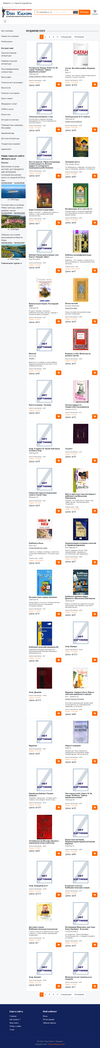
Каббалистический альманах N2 (43, 647)
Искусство (6, 114)
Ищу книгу (14, 1023)
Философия (6, 77)
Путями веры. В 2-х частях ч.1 (78, 209)
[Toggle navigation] (5, 21)
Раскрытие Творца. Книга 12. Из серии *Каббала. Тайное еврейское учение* (43, 70)
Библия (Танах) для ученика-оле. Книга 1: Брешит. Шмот (44, 256)
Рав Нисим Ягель (72, 164)
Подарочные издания (10, 144)
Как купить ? (15, 1019)
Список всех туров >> (11, 263)
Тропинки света (72, 162)
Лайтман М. (34, 74)
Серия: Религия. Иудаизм (74, 699)
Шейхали (69, 257)
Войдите (7, 3)
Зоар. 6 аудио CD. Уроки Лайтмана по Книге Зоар (44, 450)
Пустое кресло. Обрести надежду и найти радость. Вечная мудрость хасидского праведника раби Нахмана (44, 165)
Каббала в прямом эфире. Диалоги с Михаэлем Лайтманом (80, 597)
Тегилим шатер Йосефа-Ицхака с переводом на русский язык (44, 842)
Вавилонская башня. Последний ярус (43, 305)
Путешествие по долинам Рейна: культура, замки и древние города (13, 217)
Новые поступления (10, 36)
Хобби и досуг (7, 109)
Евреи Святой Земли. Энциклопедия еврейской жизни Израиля (80, 842)
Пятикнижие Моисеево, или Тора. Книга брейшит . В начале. (80, 928)
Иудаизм (33, 746)
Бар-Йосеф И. (34, 259)
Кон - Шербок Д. (72, 696)
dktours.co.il (8, 158)
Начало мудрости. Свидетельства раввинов (77, 406)
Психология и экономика (12, 82)
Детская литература (10, 138)
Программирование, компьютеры (10, 70)
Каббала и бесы (36, 543)
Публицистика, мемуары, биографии (12, 126)
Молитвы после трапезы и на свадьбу (78, 978)
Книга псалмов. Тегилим (40, 405)
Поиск (85, 12)
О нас (12, 1029)
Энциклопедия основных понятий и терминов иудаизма (80, 544)
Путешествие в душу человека (43, 597)
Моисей (32, 354)
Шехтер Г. (33, 545)
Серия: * (32, 358)
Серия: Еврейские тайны (38, 548)
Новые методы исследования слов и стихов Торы (43, 494)
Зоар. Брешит (35, 977)
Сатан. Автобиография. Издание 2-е (80, 69)
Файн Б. (68, 748)
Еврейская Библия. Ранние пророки (41, 794)
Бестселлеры (7, 31)
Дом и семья (6, 98)
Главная (13, 1016)
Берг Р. (68, 72)
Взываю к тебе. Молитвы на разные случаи (78, 355)
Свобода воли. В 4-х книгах (77, 117)
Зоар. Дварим (35, 692)
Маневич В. (33, 497)
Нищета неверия (73, 746)
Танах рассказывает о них (41, 117)
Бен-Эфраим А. (71, 547)
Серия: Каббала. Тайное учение (40, 76)
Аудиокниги (6, 149)
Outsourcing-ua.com (56, 1044)
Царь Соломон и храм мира (41, 210)
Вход (45, 1016)
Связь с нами (15, 1026)
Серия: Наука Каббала (73, 121)
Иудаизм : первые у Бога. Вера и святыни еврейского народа (79, 693)
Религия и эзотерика (10, 93)
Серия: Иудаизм (71, 308)
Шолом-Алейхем (72, 306)
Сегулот (69, 449)
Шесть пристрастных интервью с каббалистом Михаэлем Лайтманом (80, 496)
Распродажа (6, 41)
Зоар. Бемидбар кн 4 (38, 886)
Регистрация (48, 1019)
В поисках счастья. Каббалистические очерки (77, 887)
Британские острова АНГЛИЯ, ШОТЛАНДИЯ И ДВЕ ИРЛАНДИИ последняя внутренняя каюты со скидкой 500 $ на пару (13, 183)
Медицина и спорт (9, 104)
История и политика (10, 120)
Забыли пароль (49, 1023)
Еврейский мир (7, 133)
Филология (5, 88)
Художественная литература (8, 54)
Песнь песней (71, 303)
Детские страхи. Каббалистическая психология (43, 928)
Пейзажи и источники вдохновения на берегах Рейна (13, 247)
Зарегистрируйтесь (23, 3)
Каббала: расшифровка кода (78, 255)
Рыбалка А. (69, 846)
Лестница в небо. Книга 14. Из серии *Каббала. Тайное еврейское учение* (78, 795)
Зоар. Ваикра (71, 646)
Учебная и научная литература (9, 62)
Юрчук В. (33, 356)
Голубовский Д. (71, 931)
